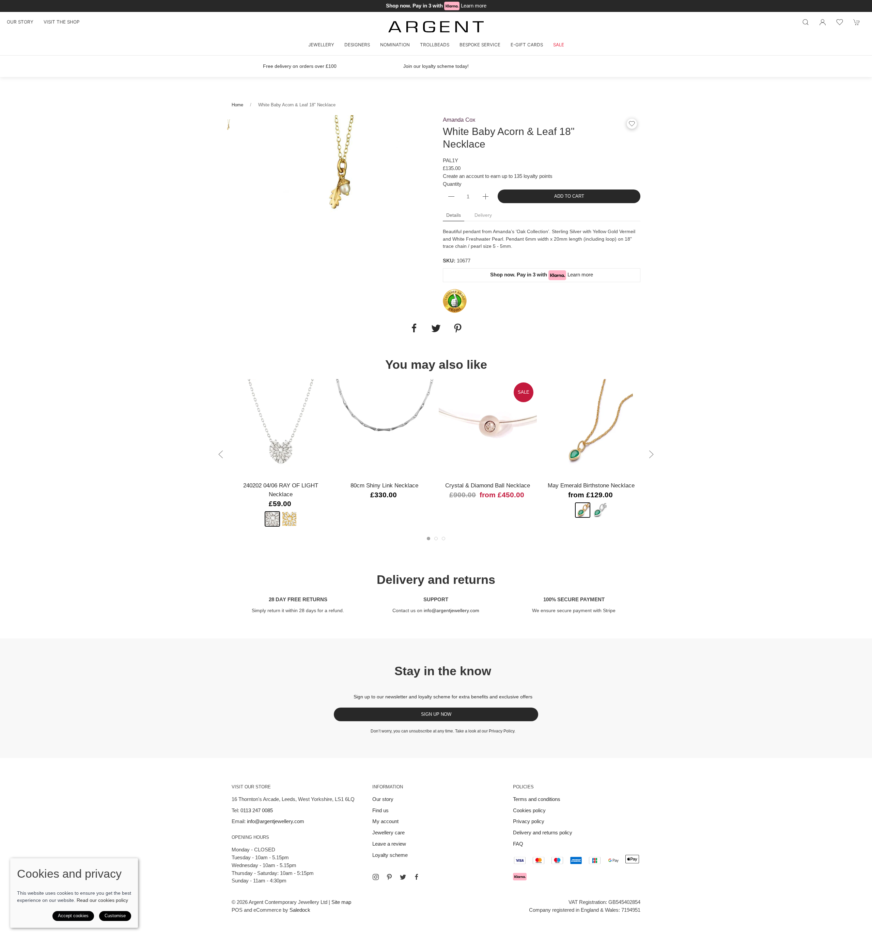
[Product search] (805, 22)
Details (453, 215)
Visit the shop (61, 22)
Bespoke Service (480, 44)
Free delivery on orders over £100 (300, 66)
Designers (357, 44)
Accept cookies (73, 915)
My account (385, 821)
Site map (341, 902)
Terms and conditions (536, 799)
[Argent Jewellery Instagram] (375, 877)
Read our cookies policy (102, 900)
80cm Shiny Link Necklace (384, 485)
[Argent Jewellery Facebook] (416, 877)
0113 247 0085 (256, 810)
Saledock (300, 910)
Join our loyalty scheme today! (436, 66)
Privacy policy (528, 821)
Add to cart (569, 196)
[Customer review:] (455, 300)
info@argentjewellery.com (451, 610)
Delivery (483, 215)
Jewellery (321, 44)
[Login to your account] (822, 22)
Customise (115, 915)
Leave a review (389, 844)
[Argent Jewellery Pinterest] (389, 877)
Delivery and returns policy (542, 832)
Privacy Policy (501, 731)
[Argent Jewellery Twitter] (403, 877)
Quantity (452, 184)
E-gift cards (527, 44)
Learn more (473, 6)
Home (237, 104)
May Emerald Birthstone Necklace (591, 485)
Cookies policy (529, 810)
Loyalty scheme (390, 855)
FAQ (518, 844)
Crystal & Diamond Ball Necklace (487, 485)
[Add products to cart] (856, 22)
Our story (20, 22)
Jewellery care (388, 832)
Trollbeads (434, 44)
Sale (558, 44)
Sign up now (436, 714)
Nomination (395, 44)
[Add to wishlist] (839, 22)
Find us (380, 810)
